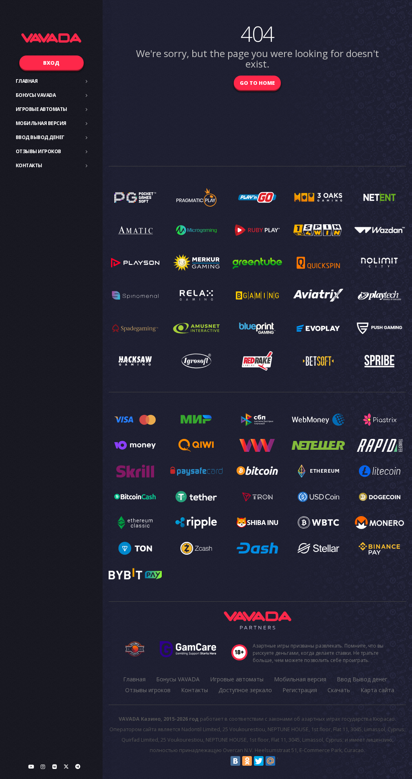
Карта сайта (377, 690)
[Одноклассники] (247, 761)
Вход (51, 62)
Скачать (339, 690)
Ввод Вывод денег (40, 137)
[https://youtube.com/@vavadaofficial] (31, 766)
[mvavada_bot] (77, 766)
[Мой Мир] (270, 761)
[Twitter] (259, 761)
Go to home (257, 82)
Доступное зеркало (245, 690)
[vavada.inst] (42, 766)
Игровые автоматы (41, 109)
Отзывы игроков (38, 151)
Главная (27, 81)
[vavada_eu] (66, 766)
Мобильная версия (41, 123)
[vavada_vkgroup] (54, 766)
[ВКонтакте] (235, 761)
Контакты (29, 165)
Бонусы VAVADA (36, 95)
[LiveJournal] (282, 761)
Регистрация (299, 690)
